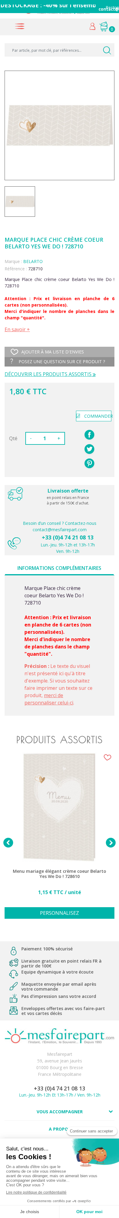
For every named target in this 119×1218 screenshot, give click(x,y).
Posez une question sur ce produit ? (61, 361)
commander (97, 416)
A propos (59, 1129)
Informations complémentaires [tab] (59, 568)
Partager (89, 435)
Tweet (89, 449)
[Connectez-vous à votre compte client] (93, 28)
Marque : (13, 261)
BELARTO (33, 261)
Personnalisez (59, 913)
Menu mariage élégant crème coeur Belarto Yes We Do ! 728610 (59, 874)
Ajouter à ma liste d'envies (52, 352)
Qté (13, 438)
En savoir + (17, 329)
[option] (59, 838)
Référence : (16, 269)
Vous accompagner (60, 1111)
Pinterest (89, 463)
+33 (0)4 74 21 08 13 (67, 537)
